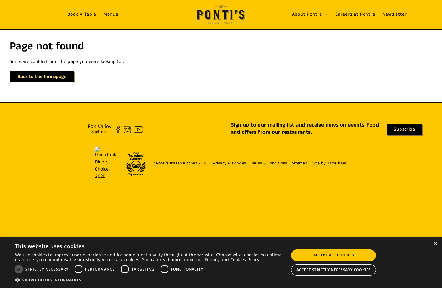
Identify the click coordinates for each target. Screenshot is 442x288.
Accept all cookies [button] (333, 255)
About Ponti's (307, 15)
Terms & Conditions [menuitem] (269, 163)
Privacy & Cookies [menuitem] (229, 163)
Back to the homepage (41, 77)
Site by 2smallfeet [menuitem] (329, 163)
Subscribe (404, 130)
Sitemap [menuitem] (300, 163)
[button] (148, 279)
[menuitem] (221, 14)
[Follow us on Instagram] (127, 129)
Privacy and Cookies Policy (232, 259)
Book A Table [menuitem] (81, 15)
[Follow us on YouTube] (138, 129)
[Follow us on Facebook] (117, 129)
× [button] (435, 243)
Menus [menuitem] (110, 15)
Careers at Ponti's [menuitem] (355, 15)
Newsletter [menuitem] (394, 15)
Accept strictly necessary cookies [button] (333, 269)
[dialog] (221, 262)
